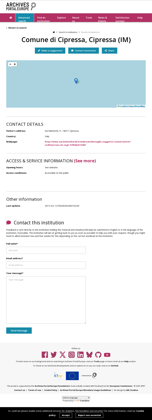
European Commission (121, 386)
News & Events (102, 19)
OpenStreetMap (137, 106)
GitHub (114, 365)
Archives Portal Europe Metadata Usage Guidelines (85, 390)
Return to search (17, 27)
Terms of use (34, 390)
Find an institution (43, 19)
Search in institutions (68, 32)
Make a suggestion (51, 50)
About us (75, 19)
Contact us (19, 390)
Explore (61, 17)
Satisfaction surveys (122, 19)
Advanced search (24, 19)
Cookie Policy (50, 390)
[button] (76, 81)
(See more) (85, 160)
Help (126, 361)
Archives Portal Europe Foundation (52, 386)
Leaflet (123, 106)
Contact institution (85, 50)
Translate (84, 400)
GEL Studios (132, 390)
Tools (89, 17)
